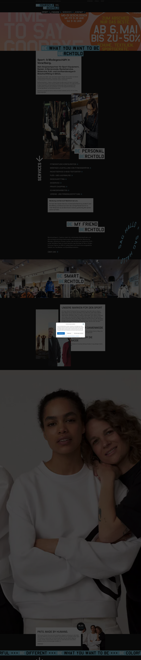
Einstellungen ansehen (78, 333)
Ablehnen (69, 333)
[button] (83, 324)
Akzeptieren (61, 333)
